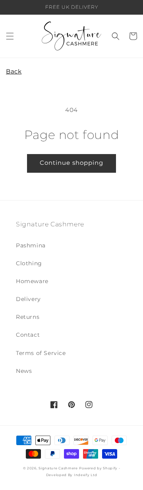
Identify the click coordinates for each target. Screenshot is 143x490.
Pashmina (31, 245)
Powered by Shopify (98, 468)
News (24, 370)
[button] (10, 36)
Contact (28, 334)
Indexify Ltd (85, 475)
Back (13, 71)
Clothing (29, 263)
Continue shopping (71, 162)
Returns (27, 316)
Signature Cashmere (58, 468)
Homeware (32, 281)
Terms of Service (41, 353)
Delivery (28, 299)
